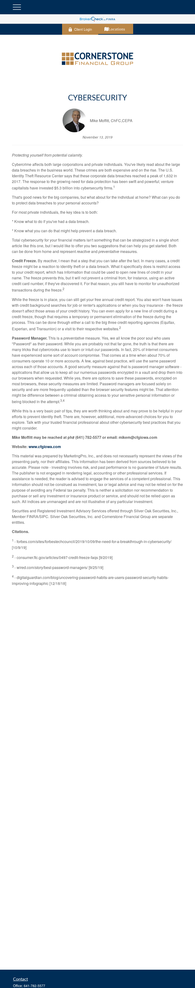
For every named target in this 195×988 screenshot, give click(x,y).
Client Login (83, 29)
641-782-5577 (34, 985)
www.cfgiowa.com (45, 446)
